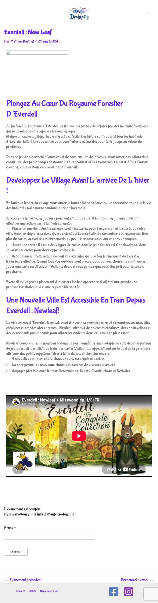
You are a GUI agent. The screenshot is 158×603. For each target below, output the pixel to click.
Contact (20, 591)
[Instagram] (128, 592)
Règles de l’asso (49, 591)
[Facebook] (113, 592)
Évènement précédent (23, 580)
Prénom (10, 527)
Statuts (32, 591)
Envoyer (15, 552)
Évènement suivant (137, 580)
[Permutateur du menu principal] (147, 13)
